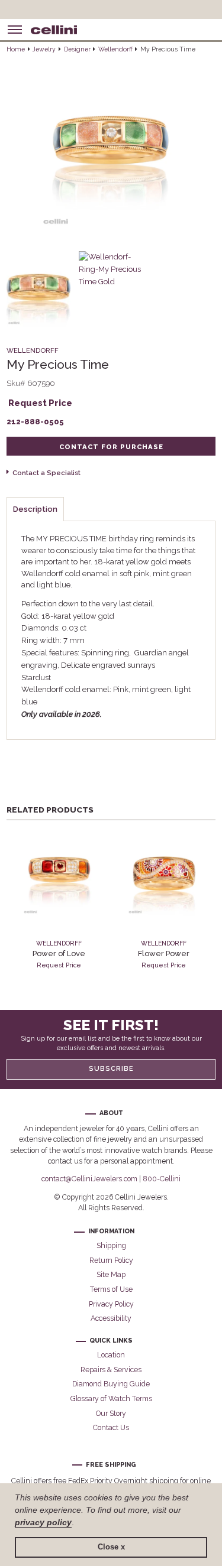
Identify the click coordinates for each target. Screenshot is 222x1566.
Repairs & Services (111, 1369)
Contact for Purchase (111, 447)
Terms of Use (111, 1289)
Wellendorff (115, 49)
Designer (77, 49)
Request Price (40, 403)
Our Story (111, 1413)
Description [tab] (35, 509)
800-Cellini (162, 1178)
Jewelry (44, 49)
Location (111, 1354)
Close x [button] (111, 1547)
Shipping (111, 1245)
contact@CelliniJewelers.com (89, 1178)
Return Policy (111, 1260)
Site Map (111, 1274)
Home (16, 49)
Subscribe (111, 1069)
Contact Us (111, 1427)
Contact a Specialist (46, 473)
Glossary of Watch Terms (111, 1398)
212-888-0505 (35, 421)
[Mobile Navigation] (15, 29)
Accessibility (111, 1318)
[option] (59, 899)
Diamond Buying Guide (111, 1383)
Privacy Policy (111, 1303)
